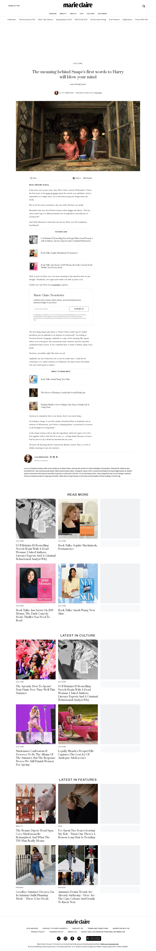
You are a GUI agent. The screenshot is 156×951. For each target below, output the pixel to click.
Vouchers (102, 13)
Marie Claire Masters (45, 20)
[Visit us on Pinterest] (79, 938)
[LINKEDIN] (54, 457)
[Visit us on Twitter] (59, 938)
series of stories (52, 193)
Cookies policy (56, 932)
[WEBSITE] (57, 457)
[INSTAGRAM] (51, 457)
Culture (90, 13)
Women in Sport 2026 (27, 20)
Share (34, 178)
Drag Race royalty (61, 473)
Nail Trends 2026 (81, 20)
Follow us (78, 178)
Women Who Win (141, 20)
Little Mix (75, 473)
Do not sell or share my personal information (103, 932)
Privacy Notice (38, 316)
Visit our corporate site (110, 944)
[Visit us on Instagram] (65, 938)
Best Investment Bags (98, 20)
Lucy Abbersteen (67, 93)
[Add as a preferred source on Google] (107, 938)
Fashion (52, 13)
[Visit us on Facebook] (72, 938)
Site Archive (32, 928)
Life (81, 13)
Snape (70, 210)
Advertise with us (121, 928)
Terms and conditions (98, 928)
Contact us (77, 928)
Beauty (63, 13)
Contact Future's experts (55, 928)
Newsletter (89, 178)
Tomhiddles (56, 285)
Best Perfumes (114, 20)
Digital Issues (127, 20)
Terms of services (57, 315)
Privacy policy (38, 932)
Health (73, 13)
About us (72, 932)
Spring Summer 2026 (64, 20)
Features (98, 93)
